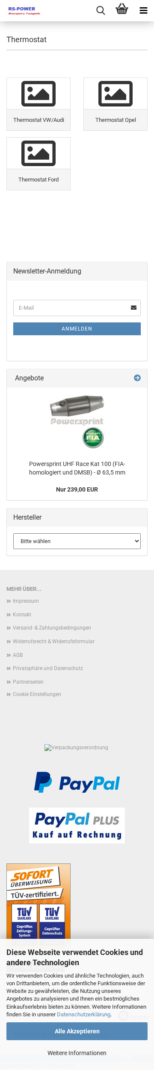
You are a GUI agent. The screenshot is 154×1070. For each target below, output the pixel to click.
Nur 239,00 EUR (77, 489)
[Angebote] (137, 378)
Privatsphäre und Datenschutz (48, 668)
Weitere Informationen (77, 1053)
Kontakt (22, 615)
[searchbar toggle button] (100, 10)
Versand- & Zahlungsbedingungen (52, 628)
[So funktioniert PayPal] (77, 782)
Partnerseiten (28, 682)
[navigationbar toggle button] (143, 10)
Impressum (26, 601)
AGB (18, 655)
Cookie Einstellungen (37, 694)
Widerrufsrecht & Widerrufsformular (54, 641)
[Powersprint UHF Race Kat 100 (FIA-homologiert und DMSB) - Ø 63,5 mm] (77, 421)
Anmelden (77, 329)
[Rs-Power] (21, 10)
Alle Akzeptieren (77, 1031)
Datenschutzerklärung (83, 1014)
